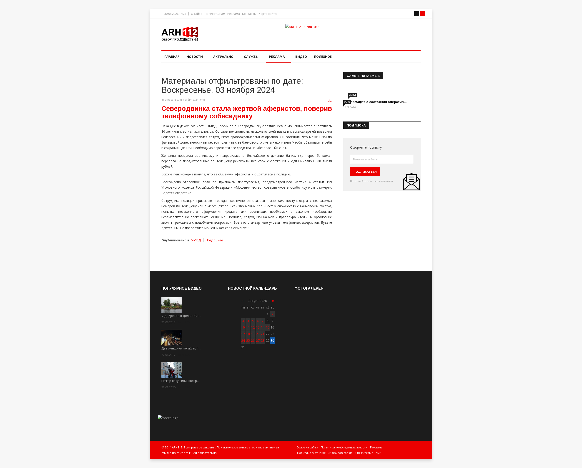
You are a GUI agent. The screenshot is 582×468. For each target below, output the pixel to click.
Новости (195, 56)
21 (262, 334)
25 (248, 340)
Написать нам (215, 13)
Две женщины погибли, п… (181, 348)
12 (253, 327)
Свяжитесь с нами (368, 453)
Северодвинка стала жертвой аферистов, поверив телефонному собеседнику (246, 112)
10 (243, 327)
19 (253, 334)
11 (248, 327)
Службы (251, 56)
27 (258, 340)
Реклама (233, 13)
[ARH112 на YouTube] (353, 32)
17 (243, 334)
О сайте (196, 13)
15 (267, 327)
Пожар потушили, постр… (180, 381)
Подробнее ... (216, 240)
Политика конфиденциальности (344, 447)
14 (262, 327)
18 (248, 334)
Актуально (223, 56)
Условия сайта (307, 447)
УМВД (196, 240)
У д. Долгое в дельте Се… (181, 316)
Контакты (249, 13)
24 (243, 340)
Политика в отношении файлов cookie (325, 453)
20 (258, 334)
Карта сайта (268, 13)
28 (262, 340)
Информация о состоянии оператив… (375, 102)
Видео (301, 56)
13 (258, 327)
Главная (172, 56)
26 (253, 340)
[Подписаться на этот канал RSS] (330, 101)
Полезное (323, 56)
